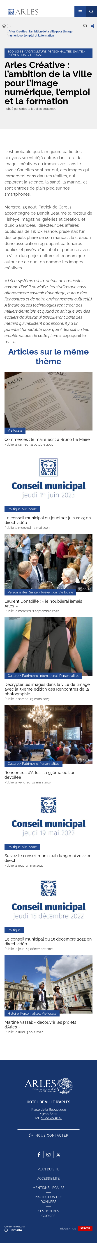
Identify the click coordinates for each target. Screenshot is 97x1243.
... (10, 25)
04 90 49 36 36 (51, 1118)
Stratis (85, 1228)
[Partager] (92, 26)
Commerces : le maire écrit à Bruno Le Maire (47, 439)
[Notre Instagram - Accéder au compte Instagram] (48, 1154)
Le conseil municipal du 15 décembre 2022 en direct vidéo (48, 941)
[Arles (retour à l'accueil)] (37, 12)
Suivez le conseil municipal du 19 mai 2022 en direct (48, 858)
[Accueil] (4, 26)
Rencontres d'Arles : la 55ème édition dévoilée (40, 775)
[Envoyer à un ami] (84, 26)
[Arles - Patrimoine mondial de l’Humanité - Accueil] (48, 1086)
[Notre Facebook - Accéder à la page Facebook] (38, 1154)
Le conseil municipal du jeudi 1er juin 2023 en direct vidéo (48, 520)
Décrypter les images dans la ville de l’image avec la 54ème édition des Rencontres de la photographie (47, 689)
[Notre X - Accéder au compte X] (58, 1154)
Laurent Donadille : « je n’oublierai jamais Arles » (43, 603)
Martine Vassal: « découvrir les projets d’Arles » (40, 1024)
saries (23, 108)
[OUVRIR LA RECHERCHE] (91, 11)
